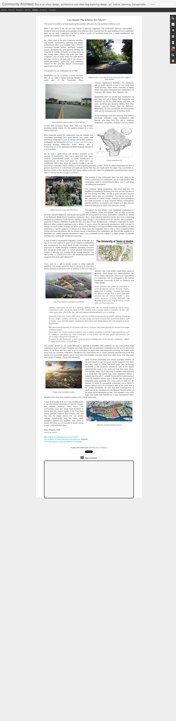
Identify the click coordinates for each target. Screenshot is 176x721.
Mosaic (28, 10)
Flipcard (11, 10)
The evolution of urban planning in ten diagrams (62, 439)
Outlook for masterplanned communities (63, 437)
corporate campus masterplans (77, 142)
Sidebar (35, 10)
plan (55, 147)
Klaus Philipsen (101, 447)
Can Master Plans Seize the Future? (86, 20)
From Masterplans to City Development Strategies (63, 441)
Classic (4, 10)
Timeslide (52, 10)
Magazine (19, 10)
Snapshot (43, 10)
